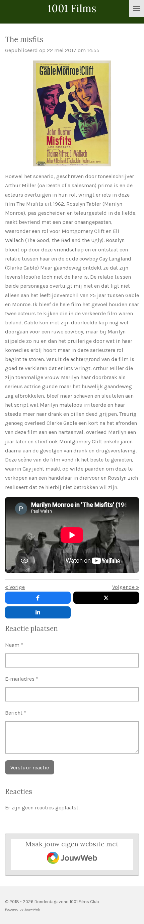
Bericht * (15, 713)
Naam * (14, 645)
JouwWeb (32, 909)
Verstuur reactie (29, 767)
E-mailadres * (21, 679)
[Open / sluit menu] (136, 8)
